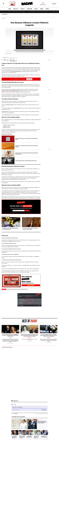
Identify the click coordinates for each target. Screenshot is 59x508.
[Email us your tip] (12, 5)
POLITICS (22, 8)
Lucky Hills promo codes (16, 71)
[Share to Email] (14, 59)
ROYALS (36, 8)
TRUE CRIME (29, 8)
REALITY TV (15, 8)
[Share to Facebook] (4, 59)
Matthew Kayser (5, 57)
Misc (4, 18)
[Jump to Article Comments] (2, 59)
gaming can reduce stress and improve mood (10, 90)
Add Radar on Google (14, 60)
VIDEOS (41, 8)
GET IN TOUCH (30, 285)
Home (2, 18)
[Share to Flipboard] (11, 59)
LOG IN (55, 3)
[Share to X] (8, 59)
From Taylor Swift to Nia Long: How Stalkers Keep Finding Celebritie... (17, 289)
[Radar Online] (27, 3)
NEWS (10, 8)
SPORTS (47, 8)
